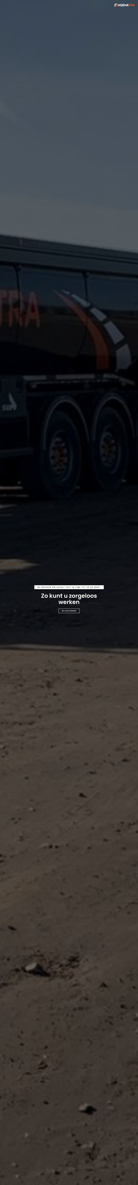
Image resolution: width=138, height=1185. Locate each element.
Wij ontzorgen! (69, 611)
